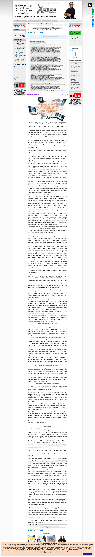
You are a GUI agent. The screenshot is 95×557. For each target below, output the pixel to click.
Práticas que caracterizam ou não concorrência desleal (43, 49)
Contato (54, 20)
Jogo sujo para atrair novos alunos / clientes (40, 76)
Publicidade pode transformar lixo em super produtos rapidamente (45, 51)
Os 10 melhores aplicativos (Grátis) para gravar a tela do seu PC (52, 461)
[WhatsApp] (93, 11)
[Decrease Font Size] (66, 94)
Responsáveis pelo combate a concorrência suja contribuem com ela (46, 69)
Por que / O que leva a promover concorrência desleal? (43, 44)
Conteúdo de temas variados (35, 20)
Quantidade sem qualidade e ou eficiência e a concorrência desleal (45, 88)
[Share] (93, 25)
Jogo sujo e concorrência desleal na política (40, 71)
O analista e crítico (47, 20)
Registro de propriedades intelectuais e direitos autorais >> (54, 527)
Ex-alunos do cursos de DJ (76, 89)
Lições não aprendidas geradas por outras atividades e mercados (45, 86)
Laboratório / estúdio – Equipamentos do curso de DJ (76, 72)
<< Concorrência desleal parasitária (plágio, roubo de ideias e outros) (44, 526)
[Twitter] (93, 22)
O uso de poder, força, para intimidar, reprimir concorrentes (44, 57)
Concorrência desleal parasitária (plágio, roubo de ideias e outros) (52, 24)
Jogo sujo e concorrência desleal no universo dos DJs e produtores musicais (47, 78)
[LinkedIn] (93, 19)
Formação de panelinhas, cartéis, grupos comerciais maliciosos (44, 56)
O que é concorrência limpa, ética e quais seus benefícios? (44, 80)
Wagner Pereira (55, 29)
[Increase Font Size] (62, 94)
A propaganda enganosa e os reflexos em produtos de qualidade (45, 50)
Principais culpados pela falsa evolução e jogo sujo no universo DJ (45, 79)
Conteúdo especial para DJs (21, 20)
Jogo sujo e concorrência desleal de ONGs (40, 73)
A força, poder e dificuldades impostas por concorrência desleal (44, 87)
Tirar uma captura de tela (56, 445)
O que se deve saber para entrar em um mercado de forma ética (45, 81)
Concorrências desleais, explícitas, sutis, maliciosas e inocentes (45, 48)
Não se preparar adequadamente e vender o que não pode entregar (46, 53)
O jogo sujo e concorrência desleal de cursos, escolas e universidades (46, 74)
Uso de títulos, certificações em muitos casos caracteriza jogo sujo (45, 55)
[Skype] (93, 14)
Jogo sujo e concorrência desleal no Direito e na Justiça (43, 70)
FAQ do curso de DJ (74, 80)
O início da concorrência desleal (38, 46)
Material (75, 48)
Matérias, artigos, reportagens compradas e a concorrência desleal (45, 52)
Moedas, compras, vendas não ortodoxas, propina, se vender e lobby (46, 59)
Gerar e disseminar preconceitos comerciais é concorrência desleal (45, 58)
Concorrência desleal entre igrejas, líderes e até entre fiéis (43, 68)
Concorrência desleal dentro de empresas (40, 67)
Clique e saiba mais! (75, 60)
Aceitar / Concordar (87, 554)
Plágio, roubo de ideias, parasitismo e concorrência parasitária (44, 60)
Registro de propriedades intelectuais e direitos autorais (40, 23)
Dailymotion (44, 471)
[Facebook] (93, 8)
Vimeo (48, 471)
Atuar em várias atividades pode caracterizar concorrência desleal (45, 66)
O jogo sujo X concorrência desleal (38, 42)
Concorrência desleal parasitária (57, 220)
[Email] (93, 17)
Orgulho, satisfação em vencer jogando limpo (40, 83)
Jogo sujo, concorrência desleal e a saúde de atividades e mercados (46, 47)
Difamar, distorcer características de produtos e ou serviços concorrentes (47, 65)
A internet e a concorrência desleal (38, 89)
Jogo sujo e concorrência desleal (50, 36)
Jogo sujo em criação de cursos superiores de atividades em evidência (46, 77)
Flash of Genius (35, 213)
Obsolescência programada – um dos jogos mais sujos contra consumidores (47, 90)
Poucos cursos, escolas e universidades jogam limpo (42, 75)
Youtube (34, 218)
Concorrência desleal (35, 43)
